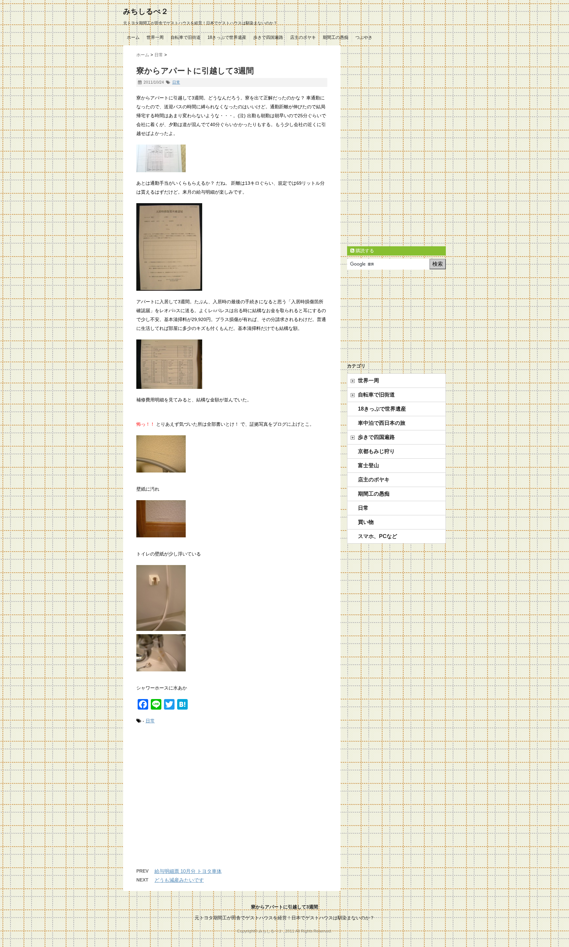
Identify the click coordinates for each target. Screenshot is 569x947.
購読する (364, 250)
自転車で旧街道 (186, 37)
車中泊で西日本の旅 (381, 423)
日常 (176, 82)
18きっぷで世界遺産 (226, 37)
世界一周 (155, 37)
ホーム (133, 37)
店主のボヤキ (303, 37)
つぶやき (363, 37)
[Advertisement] (231, 802)
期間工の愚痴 (335, 37)
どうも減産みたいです (179, 880)
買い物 (366, 522)
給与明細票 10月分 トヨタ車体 (188, 871)
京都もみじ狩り (376, 451)
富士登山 (368, 465)
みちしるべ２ (145, 11)
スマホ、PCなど (377, 536)
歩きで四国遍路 (268, 37)
